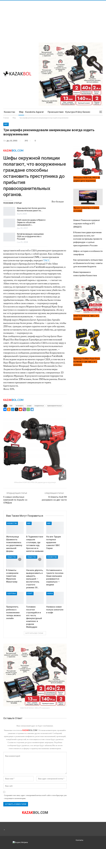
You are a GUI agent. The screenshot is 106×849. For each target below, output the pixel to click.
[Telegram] (32, 409)
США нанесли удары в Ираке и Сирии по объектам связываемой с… (31, 222)
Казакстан (9, 112)
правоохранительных (54, 405)
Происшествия (55, 112)
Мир (21, 112)
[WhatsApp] (28, 409)
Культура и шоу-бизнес (77, 112)
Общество (11, 557)
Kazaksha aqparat (34, 112)
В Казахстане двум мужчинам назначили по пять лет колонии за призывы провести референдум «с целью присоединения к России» (87, 239)
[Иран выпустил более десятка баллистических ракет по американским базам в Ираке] (9, 211)
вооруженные (39, 405)
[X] (16, 409)
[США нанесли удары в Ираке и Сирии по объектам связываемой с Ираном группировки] (9, 223)
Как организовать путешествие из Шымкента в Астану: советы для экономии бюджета (88, 263)
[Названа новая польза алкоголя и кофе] (55, 598)
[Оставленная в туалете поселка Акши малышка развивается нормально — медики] (55, 561)
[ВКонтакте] (5, 409)
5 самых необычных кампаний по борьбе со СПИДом (15, 500)
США (10, 405)
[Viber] (24, 409)
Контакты (79, 840)
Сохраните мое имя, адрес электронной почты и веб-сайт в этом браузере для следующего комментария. (35, 796)
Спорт (30, 593)
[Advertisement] (53, 19)
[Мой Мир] (12, 409)
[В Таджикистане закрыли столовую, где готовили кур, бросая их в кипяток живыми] (35, 528)
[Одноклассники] (8, 409)
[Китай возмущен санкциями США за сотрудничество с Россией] (9, 237)
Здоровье (11, 593)
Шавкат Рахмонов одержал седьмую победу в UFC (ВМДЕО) (86, 223)
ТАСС (46, 260)
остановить (20, 405)
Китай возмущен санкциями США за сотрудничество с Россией (30, 236)
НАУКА (50, 593)
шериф (29, 405)
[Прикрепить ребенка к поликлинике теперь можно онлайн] (15, 598)
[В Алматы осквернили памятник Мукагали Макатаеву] (15, 561)
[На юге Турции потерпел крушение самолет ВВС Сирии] (55, 528)
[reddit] (20, 409)
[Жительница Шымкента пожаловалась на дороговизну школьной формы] (15, 528)
